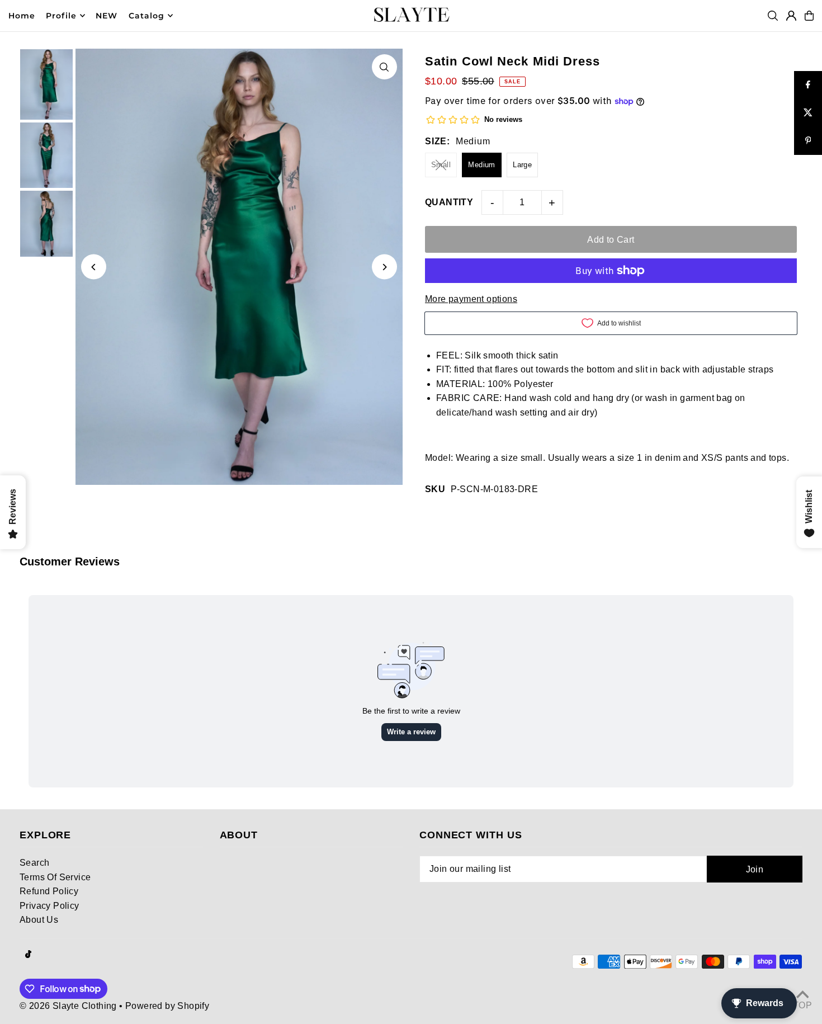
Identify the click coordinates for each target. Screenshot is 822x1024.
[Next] (384, 267)
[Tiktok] (28, 955)
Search (34, 862)
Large (522, 165)
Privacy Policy (49, 905)
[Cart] (809, 16)
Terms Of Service (55, 877)
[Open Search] (773, 16)
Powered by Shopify (167, 1006)
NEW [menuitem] (106, 16)
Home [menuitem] (21, 16)
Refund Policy (49, 891)
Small (441, 165)
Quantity (449, 202)
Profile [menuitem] (61, 16)
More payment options (471, 299)
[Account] (791, 16)
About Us (39, 919)
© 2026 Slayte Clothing (68, 1006)
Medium (481, 165)
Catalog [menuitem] (146, 16)
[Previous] (93, 267)
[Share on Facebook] (808, 85)
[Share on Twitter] (808, 113)
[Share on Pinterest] (808, 141)
